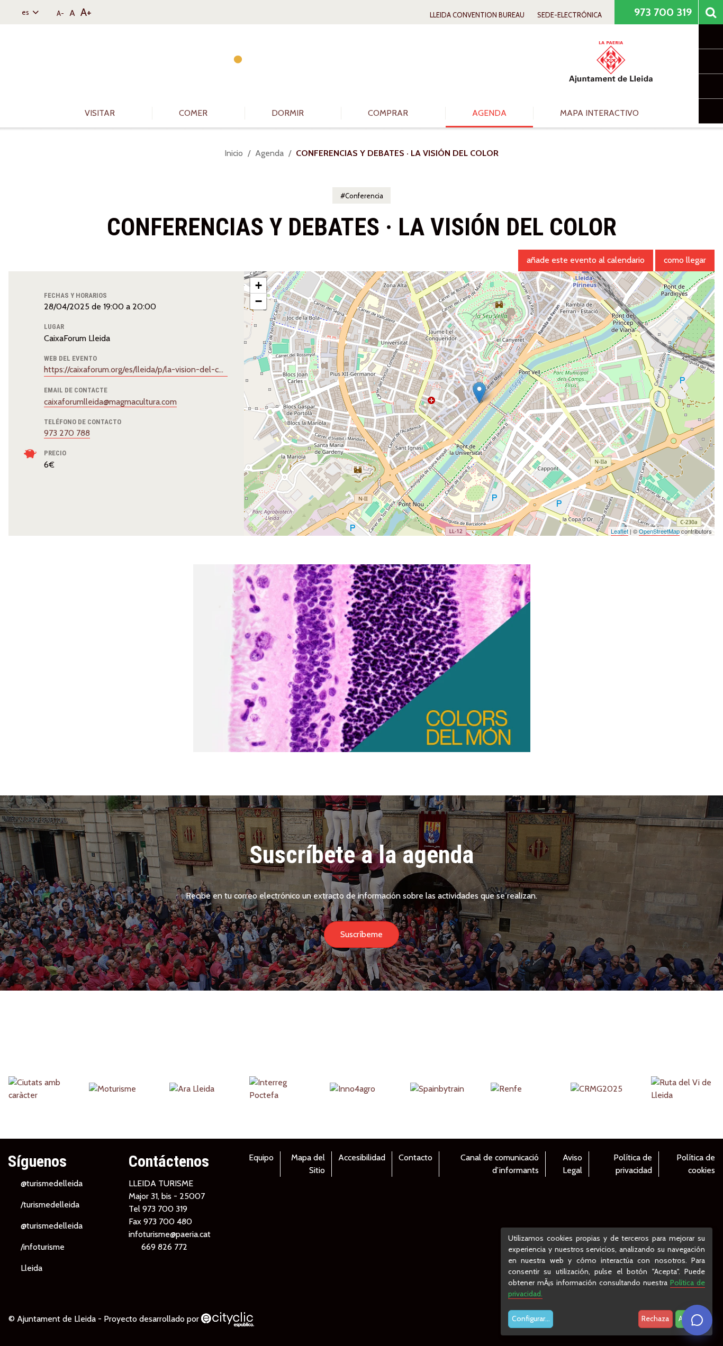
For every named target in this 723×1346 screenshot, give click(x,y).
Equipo (261, 1157)
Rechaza (655, 1318)
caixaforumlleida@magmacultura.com (110, 402)
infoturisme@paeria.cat (170, 1234)
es (26, 12)
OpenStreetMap (659, 531)
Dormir (289, 113)
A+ (86, 12)
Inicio (233, 153)
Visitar (101, 113)
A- (60, 13)
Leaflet (619, 531)
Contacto (415, 1157)
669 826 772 (164, 1247)
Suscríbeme (361, 934)
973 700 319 (661, 12)
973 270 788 (67, 433)
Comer (194, 113)
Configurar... (531, 1318)
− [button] (258, 301)
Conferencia (364, 195)
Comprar (389, 113)
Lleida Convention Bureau (477, 15)
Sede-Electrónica (569, 15)
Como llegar (685, 260)
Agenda (489, 113)
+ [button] (258, 285)
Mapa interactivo (599, 113)
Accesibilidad (361, 1157)
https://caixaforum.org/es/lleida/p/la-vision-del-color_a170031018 (136, 369)
